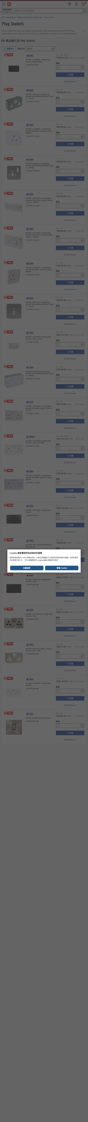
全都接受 (26, 568)
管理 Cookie (62, 568)
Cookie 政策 (42, 560)
